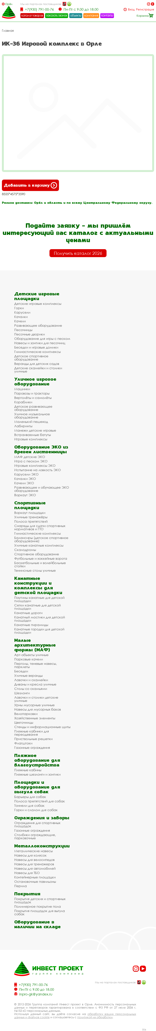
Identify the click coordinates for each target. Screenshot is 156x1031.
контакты (107, 15)
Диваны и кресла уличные (35, 684)
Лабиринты (23, 426)
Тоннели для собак (29, 805)
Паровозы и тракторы (31, 393)
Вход (131, 9)
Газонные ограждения (32, 747)
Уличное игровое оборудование (35, 381)
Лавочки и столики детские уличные (36, 699)
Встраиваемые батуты (32, 434)
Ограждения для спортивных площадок (37, 824)
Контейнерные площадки (35, 877)
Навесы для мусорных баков (37, 709)
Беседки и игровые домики (36, 347)
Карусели (22, 312)
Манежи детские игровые (35, 430)
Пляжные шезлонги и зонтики (37, 774)
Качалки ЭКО (25, 478)
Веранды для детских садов (36, 363)
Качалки (21, 316)
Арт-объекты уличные (31, 654)
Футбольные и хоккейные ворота (40, 558)
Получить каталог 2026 (78, 253)
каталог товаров (32, 15)
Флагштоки (23, 743)
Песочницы (23, 329)
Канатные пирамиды (31, 624)
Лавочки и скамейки (31, 680)
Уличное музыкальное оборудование (32, 415)
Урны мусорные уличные (34, 705)
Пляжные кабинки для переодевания (31, 733)
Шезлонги (22, 693)
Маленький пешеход (31, 421)
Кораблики (23, 402)
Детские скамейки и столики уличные (38, 369)
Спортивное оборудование (36, 554)
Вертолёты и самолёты (33, 397)
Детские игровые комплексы (37, 303)
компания (91, 15)
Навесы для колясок (30, 855)
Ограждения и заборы (41, 817)
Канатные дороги (28, 612)
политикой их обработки (94, 1017)
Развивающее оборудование (38, 325)
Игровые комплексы (30, 439)
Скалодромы (25, 549)
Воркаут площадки (29, 512)
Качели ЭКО (24, 483)
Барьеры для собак (30, 796)
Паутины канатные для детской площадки (39, 599)
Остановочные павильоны (35, 881)
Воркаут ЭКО (25, 495)
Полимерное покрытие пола (37, 906)
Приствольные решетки (33, 738)
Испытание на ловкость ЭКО (37, 470)
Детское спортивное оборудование (31, 357)
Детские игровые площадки (36, 296)
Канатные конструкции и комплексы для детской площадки (38, 585)
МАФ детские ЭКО (29, 456)
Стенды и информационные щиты (42, 726)
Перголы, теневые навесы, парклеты (35, 665)
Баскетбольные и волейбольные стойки (40, 564)
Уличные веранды (28, 675)
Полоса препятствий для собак (39, 801)
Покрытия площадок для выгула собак (39, 912)
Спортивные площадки (30, 505)
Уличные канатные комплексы (38, 545)
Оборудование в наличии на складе (37, 924)
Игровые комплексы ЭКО (35, 465)
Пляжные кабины (27, 770)
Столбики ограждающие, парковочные (35, 836)
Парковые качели (28, 659)
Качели (20, 321)
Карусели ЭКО (26, 474)
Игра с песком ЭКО (31, 461)
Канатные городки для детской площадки (39, 631)
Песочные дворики (29, 334)
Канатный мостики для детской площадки (39, 619)
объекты (75, 15)
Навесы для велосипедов (34, 859)
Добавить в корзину (27, 185)
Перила (20, 886)
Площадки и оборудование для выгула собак (37, 787)
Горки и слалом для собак (36, 809)
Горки (19, 308)
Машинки (22, 389)
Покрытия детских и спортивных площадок (39, 900)
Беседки (21, 671)
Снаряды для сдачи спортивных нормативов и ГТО (39, 527)
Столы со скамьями (30, 688)
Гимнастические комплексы (37, 351)
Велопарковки (25, 713)
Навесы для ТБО (27, 872)
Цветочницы (23, 722)
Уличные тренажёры (30, 517)
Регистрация (145, 9)
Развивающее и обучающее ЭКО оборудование (41, 489)
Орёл (9, 4)
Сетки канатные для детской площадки (37, 607)
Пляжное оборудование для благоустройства (37, 760)
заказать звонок (56, 15)
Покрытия (27, 893)
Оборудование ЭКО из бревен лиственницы (41, 449)
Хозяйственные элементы (34, 718)
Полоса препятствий (31, 521)
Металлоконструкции (42, 845)
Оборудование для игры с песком (42, 338)
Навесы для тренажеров (34, 864)
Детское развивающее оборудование (33, 408)
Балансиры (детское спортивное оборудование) (41, 539)
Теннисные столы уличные (35, 570)
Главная (8, 30)
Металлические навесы (33, 851)
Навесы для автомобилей (35, 868)
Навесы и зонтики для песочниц (39, 343)
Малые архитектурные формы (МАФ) (35, 645)
